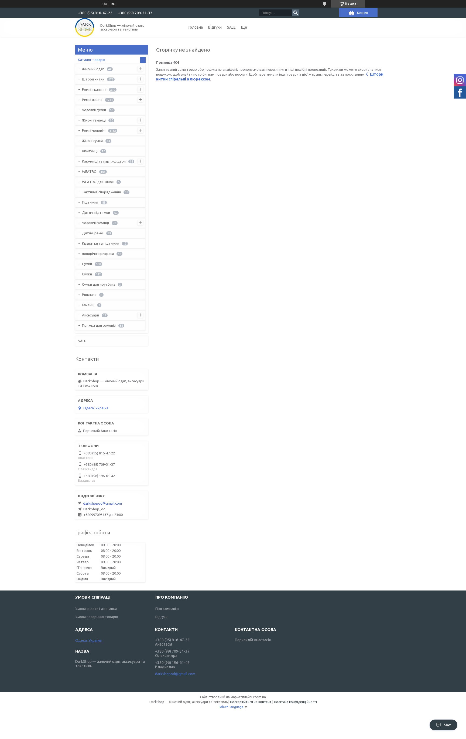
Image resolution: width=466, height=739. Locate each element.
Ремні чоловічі (93, 130)
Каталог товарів (91, 60)
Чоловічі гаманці (95, 223)
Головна (196, 27)
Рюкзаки (89, 294)
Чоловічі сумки (94, 110)
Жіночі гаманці (94, 120)
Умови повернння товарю (96, 617)
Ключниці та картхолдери (104, 161)
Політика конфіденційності (295, 702)
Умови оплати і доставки (96, 608)
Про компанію (167, 608)
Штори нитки (93, 79)
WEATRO (89, 171)
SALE (231, 27)
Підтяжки (90, 202)
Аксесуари (90, 315)
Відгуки (215, 27)
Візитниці (90, 151)
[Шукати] (295, 12)
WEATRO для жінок (98, 182)
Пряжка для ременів (99, 325)
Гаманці (88, 305)
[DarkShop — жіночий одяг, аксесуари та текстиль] (84, 27)
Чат (447, 725)
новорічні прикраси (98, 253)
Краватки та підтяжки (100, 243)
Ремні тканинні (94, 89)
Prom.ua (259, 697)
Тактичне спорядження (101, 192)
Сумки (87, 264)
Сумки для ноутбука (98, 284)
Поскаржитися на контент (251, 702)
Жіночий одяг (93, 69)
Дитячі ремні (93, 233)
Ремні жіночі (92, 100)
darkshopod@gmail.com (102, 503)
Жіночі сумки (92, 141)
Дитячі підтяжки (96, 212)
